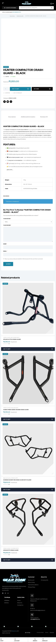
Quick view (28, 308)
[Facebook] (2, 593)
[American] (48, 627)
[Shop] (1, 639)
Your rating (7, 218)
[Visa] (21, 627)
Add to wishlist (17, 92)
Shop (1, 640)
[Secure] (7, 627)
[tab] (12, 117)
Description (12, 117)
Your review (7, 225)
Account (17, 640)
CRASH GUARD (20, 16)
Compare (7, 92)
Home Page (12, 16)
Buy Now (36, 88)
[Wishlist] (43, 639)
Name (5, 243)
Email (5, 251)
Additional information (28, 117)
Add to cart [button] (6, 349)
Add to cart (15, 88)
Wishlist (45, 640)
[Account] (15, 639)
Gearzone (14, 631)
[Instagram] (5, 593)
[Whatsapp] (8, 593)
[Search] (52, 7)
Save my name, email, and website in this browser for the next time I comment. (24, 258)
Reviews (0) (44, 117)
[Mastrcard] (34, 627)
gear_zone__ (10, 169)
